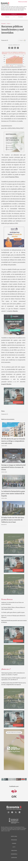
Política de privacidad (22, 1)
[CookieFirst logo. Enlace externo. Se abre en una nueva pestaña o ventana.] (5, 3)
